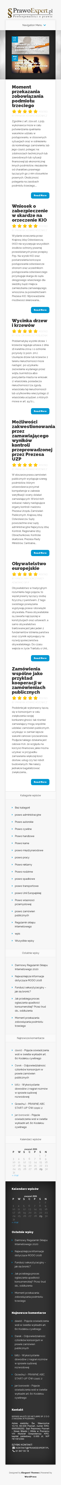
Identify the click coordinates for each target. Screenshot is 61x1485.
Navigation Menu (32, 25)
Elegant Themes (30, 1473)
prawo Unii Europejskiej (28, 893)
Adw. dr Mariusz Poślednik (31, 335)
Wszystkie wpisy (24, 940)
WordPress (30, 1477)
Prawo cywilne (23, 829)
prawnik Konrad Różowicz (31, 116)
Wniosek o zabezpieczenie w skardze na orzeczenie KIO (31, 64)
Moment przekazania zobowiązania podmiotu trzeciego (30, 47)
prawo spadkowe (25, 878)
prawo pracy (22, 857)
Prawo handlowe (24, 836)
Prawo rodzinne (24, 871)
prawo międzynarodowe (29, 850)
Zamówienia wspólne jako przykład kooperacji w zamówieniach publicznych (28, 680)
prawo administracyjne (28, 814)
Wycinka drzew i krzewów (29, 323)
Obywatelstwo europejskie (29, 566)
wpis (17, 933)
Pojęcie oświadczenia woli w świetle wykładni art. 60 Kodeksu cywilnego (32, 1054)
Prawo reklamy (23, 864)
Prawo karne (22, 843)
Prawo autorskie (24, 821)
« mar (15, 1175)
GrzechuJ (20, 1103)
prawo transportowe (26, 885)
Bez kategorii (22, 807)
